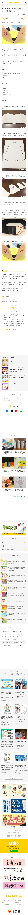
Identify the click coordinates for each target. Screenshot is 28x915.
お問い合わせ (18, 900)
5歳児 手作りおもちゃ (6, 631)
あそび (3, 398)
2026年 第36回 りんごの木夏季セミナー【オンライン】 (20, 766)
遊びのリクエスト (6, 902)
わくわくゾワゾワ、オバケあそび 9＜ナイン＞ (17, 360)
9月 (17, 636)
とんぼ (9, 636)
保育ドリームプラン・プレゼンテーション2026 (20, 742)
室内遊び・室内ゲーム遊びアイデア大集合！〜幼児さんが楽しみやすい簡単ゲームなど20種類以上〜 (16, 575)
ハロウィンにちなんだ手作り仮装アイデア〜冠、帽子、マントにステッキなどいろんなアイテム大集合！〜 (17, 369)
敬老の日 (4, 636)
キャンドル (14, 645)
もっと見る (14, 778)
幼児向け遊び (8, 299)
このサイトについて (6, 900)
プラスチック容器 (6, 645)
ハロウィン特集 (12, 383)
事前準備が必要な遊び (11, 301)
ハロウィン (14, 398)
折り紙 (3, 400)
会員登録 (17, 902)
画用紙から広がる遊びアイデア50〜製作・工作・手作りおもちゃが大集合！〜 (17, 376)
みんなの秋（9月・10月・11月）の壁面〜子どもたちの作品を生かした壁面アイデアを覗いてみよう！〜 (16, 582)
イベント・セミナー (7, 549)
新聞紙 (14, 639)
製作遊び (9, 400)
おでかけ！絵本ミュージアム (7, 765)
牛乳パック (23, 642)
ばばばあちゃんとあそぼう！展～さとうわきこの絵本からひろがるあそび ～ (7, 717)
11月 (24, 634)
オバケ (8, 398)
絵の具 (9, 634)
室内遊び (19, 299)
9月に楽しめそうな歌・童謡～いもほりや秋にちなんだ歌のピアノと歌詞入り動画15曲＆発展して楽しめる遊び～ (16, 569)
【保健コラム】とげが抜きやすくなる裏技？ (16, 601)
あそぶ (4, 542)
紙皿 (13, 634)
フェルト (4, 634)
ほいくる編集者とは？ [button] (14, 329)
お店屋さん (16, 642)
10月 (14, 636)
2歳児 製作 (15, 631)
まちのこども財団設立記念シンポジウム (20, 717)
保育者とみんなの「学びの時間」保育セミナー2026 (20, 691)
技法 (20, 631)
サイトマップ (18, 904)
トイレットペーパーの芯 (7, 642)
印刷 (22, 18)
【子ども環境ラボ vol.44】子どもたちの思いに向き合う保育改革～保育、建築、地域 (7, 743)
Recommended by (16, 496)
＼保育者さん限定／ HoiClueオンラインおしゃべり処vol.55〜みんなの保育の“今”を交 (7, 693)
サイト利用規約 (5, 904)
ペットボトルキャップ (6, 639)
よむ (3, 546)
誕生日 (19, 645)
